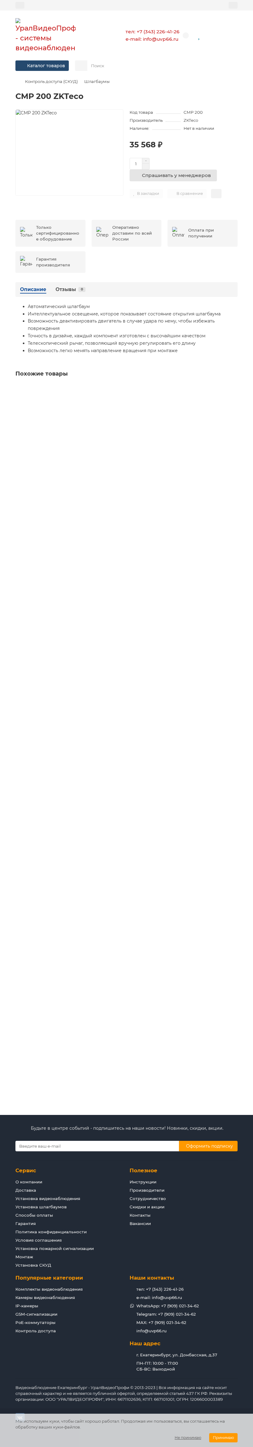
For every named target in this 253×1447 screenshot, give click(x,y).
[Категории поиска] (81, 65)
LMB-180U (28, 747)
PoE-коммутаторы (35, 1322)
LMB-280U (28, 891)
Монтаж (24, 1256)
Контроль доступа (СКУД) (51, 81)
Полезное (143, 1170)
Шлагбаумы (97, 81)
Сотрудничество (148, 1198)
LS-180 (24, 1035)
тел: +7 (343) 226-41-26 (153, 32)
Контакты (140, 1215)
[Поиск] (231, 66)
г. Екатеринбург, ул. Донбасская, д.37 (176, 1354)
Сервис (25, 1170)
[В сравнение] (232, 402)
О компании (28, 1181)
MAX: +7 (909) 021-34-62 (161, 1322)
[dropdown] (19, 5)
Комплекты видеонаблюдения (49, 1289)
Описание (33, 289)
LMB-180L (27, 603)
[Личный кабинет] (233, 5)
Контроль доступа (35, 1330)
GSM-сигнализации (36, 1314)
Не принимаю (188, 1437)
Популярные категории (49, 1278)
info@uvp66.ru (151, 1330)
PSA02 (24, 459)
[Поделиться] (216, 193)
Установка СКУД (33, 1265)
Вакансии (140, 1223)
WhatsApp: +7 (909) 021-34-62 (167, 1305)
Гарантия (25, 1223)
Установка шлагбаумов (41, 1206)
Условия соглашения (38, 1240)
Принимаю (223, 1437)
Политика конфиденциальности (51, 1231)
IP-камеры (26, 1305)
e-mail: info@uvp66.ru (152, 39)
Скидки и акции (147, 1206)
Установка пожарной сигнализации (54, 1248)
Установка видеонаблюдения (47, 1198)
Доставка (25, 1190)
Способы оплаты (34, 1215)
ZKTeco (191, 120)
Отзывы (69, 289)
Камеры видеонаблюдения (45, 1297)
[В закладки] (232, 390)
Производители (147, 1190)
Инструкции (143, 1181)
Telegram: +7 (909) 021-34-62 (166, 1314)
